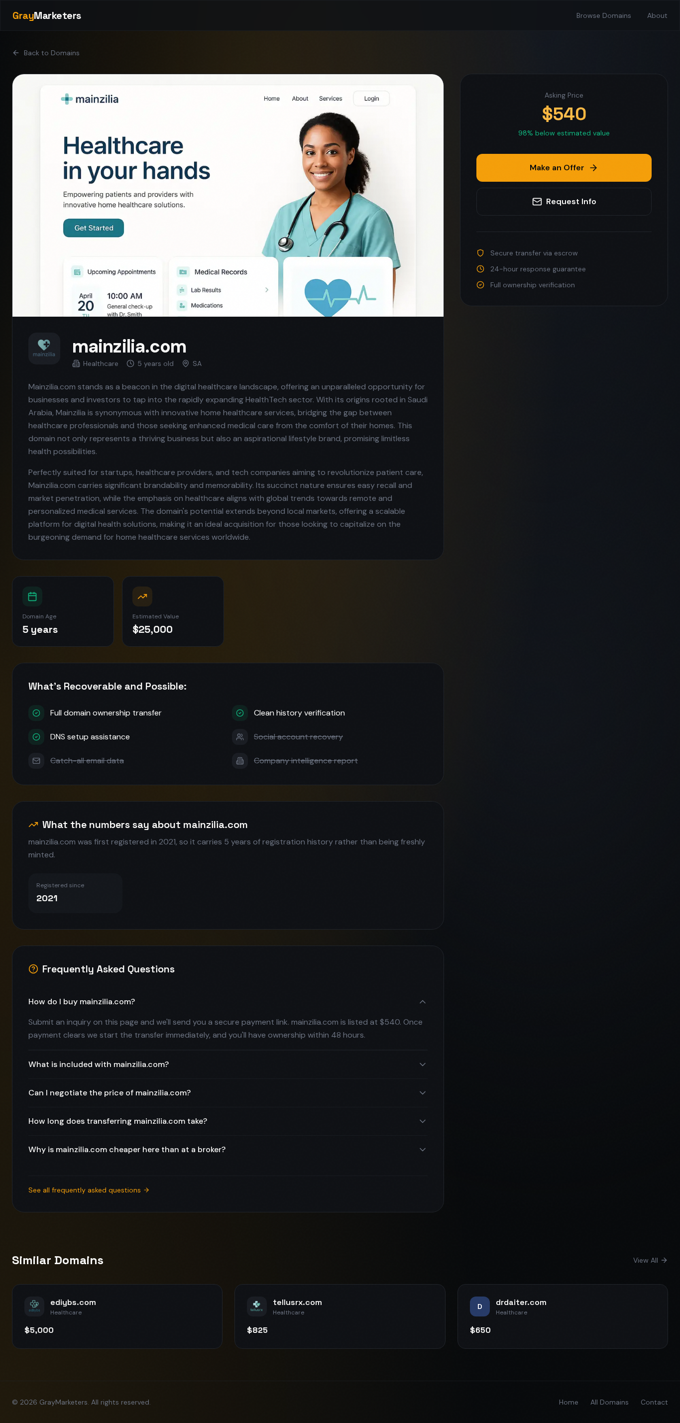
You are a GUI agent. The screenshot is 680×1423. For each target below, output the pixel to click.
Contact (654, 1402)
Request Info (571, 201)
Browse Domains (603, 15)
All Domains (609, 1402)
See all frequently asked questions (84, 1190)
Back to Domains (52, 52)
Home (568, 1402)
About (657, 15)
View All (645, 1260)
